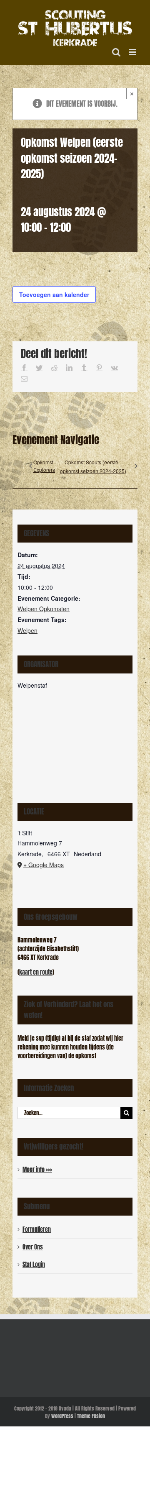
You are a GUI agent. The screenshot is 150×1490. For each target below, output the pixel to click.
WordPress (62, 1416)
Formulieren (36, 1229)
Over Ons (32, 1247)
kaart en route (35, 972)
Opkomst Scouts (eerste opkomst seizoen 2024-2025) (93, 466)
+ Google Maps (43, 864)
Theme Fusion (91, 1416)
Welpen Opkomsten (44, 608)
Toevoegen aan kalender (54, 294)
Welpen (28, 630)
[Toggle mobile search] (116, 52)
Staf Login (33, 1264)
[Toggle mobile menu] (133, 52)
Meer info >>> (37, 1169)
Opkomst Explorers (44, 465)
